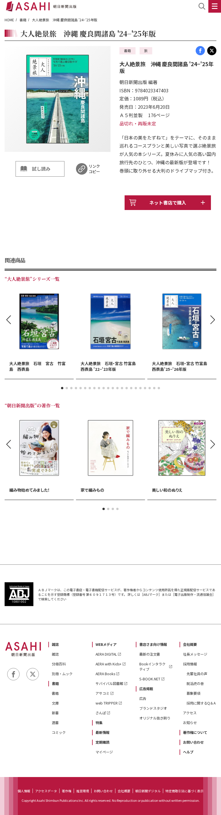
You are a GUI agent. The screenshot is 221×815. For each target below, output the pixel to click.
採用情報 (190, 664)
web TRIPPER (107, 703)
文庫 (55, 703)
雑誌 (55, 644)
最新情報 (102, 732)
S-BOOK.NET (149, 679)
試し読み (41, 168)
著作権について (195, 732)
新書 (55, 712)
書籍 (23, 19)
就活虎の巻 (195, 683)
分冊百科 (59, 664)
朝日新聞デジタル (148, 791)
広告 (142, 698)
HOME (9, 19)
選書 (55, 722)
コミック (59, 732)
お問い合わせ (193, 742)
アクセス (190, 712)
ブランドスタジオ (153, 708)
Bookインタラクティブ (152, 666)
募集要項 (193, 693)
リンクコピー (94, 168)
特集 (99, 722)
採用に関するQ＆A (201, 703)
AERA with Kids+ (108, 664)
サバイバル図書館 (109, 683)
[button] (62, 388)
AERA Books (105, 673)
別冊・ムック (62, 673)
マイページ (104, 752)
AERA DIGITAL (106, 654)
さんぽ (101, 712)
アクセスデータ (46, 791)
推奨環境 (82, 791)
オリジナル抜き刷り (154, 718)
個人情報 (24, 791)
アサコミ (102, 693)
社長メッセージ (195, 654)
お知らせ (190, 722)
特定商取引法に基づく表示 (184, 791)
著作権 (66, 791)
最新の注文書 (149, 654)
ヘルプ (188, 752)
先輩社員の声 (196, 673)
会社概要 (190, 644)
